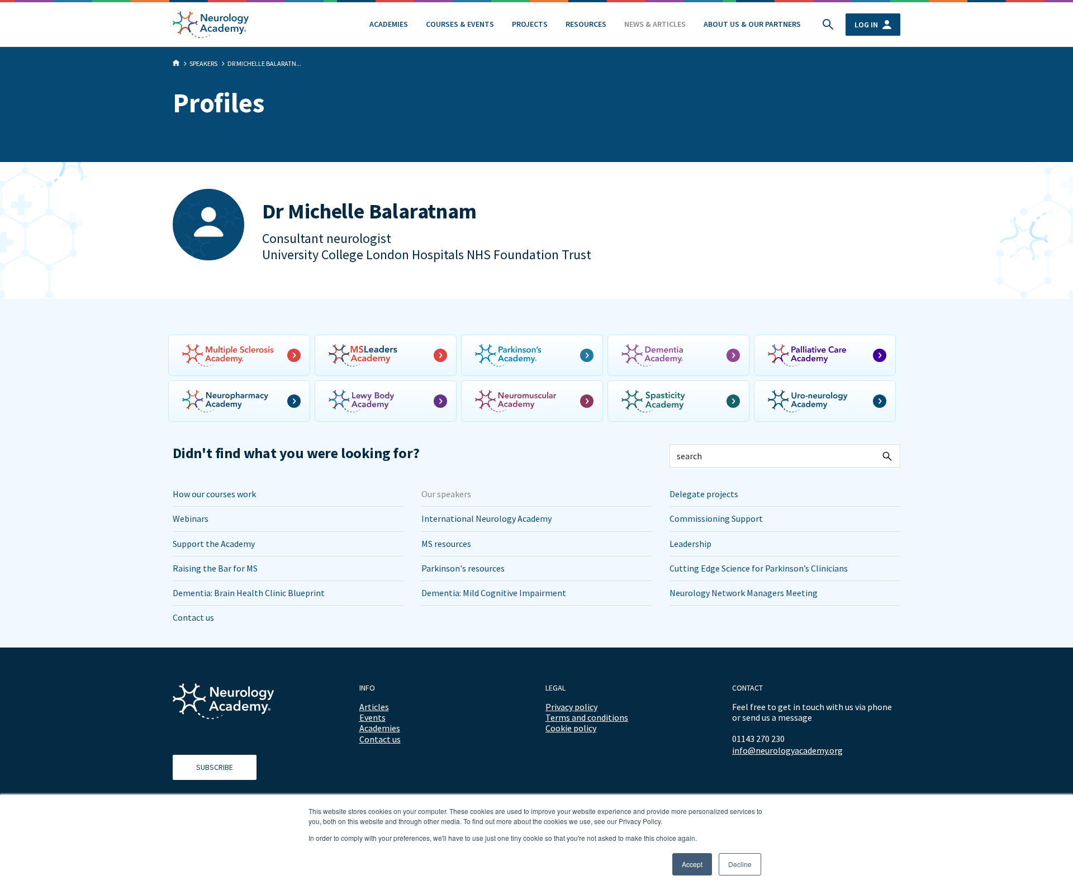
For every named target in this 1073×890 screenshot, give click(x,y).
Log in (866, 25)
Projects (530, 24)
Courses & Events (460, 24)
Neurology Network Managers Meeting (744, 592)
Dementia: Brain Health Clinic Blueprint (249, 592)
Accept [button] (692, 864)
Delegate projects (704, 493)
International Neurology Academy (486, 518)
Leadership (690, 543)
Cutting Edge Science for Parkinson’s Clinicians (759, 568)
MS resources (446, 543)
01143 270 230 (758, 738)
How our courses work (214, 493)
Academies (388, 24)
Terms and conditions (586, 717)
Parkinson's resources (463, 568)
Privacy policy (571, 706)
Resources (586, 24)
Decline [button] (740, 864)
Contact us (193, 617)
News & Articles (655, 24)
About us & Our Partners (752, 24)
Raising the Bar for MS (215, 568)
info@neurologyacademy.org (787, 750)
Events (372, 717)
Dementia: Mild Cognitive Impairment (493, 592)
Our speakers (446, 493)
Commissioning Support (716, 518)
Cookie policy (570, 728)
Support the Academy (214, 543)
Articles (374, 706)
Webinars (190, 518)
